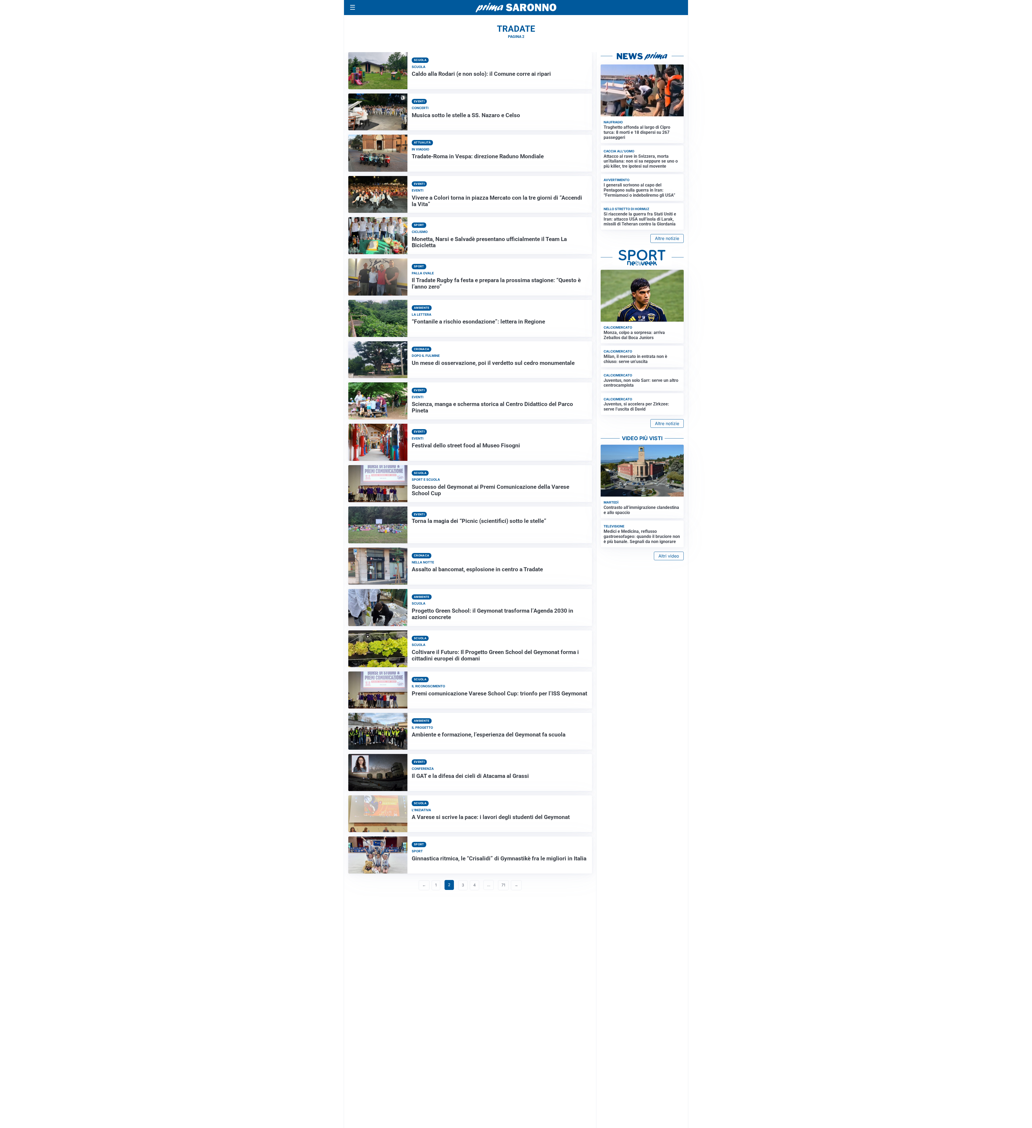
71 (503, 885)
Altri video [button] (668, 556)
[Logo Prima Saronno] (516, 7)
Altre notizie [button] (667, 238)
